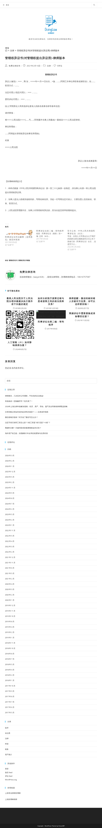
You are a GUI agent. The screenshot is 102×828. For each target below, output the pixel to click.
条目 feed (8, 772)
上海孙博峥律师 (11, 799)
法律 (49, 65)
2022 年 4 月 (9, 541)
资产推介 (8, 754)
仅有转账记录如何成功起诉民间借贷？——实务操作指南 (26, 412)
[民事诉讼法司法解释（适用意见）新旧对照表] (19, 233)
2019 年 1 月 (9, 637)
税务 (6, 749)
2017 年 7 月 (9, 702)
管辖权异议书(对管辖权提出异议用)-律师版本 (38, 50)
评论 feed (8, 776)
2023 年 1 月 (9, 525)
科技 (6, 744)
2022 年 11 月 (10, 530)
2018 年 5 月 (9, 664)
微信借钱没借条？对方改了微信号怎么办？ (21, 417)
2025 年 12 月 (10, 471)
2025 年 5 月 (9, 477)
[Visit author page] (10, 275)
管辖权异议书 (13, 260)
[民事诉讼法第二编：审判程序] (51, 236)
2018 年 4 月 (9, 670)
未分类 (7, 733)
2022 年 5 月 (9, 536)
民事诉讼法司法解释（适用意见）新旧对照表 (19, 238)
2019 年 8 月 (9, 621)
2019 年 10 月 (10, 616)
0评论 (59, 65)
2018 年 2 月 (9, 675)
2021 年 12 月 (10, 557)
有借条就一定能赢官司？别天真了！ (19, 401)
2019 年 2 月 (9, 632)
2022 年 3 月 (9, 546)
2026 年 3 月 (9, 455)
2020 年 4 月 (9, 584)
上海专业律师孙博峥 (13, 793)
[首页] (6, 50)
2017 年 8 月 (9, 696)
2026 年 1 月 (9, 466)
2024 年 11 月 (10, 487)
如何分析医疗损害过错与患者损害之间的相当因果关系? (51, 301)
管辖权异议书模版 (24, 260)
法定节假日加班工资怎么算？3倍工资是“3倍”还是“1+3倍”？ (27, 422)
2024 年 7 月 (9, 504)
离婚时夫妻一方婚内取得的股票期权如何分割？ (23, 428)
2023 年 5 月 (9, 514)
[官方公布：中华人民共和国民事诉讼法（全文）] (83, 240)
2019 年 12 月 (10, 605)
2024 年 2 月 (9, 509)
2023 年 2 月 (9, 520)
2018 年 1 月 (9, 680)
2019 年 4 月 (9, 627)
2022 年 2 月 (9, 552)
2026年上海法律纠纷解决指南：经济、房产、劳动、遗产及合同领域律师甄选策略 (36, 406)
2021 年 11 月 (10, 562)
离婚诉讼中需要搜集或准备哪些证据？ (82, 315)
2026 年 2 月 (9, 461)
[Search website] (94, 5)
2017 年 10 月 (10, 686)
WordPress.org (11, 779)
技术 (6, 728)
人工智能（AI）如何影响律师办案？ (20, 344)
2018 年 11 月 (10, 643)
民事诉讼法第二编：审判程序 (51, 323)
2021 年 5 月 (9, 573)
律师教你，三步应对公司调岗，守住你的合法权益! (24, 396)
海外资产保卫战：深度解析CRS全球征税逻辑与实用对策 (26, 433)
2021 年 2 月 (9, 578)
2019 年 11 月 (10, 611)
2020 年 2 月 (9, 595)
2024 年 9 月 (9, 493)
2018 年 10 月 (10, 648)
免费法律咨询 (14, 65)
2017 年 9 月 (9, 691)
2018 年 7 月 (9, 659)
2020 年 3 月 (9, 589)
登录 (6, 769)
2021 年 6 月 (9, 568)
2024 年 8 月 (9, 498)
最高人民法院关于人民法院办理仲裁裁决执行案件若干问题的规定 (20, 301)
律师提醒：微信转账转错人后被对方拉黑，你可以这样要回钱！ (82, 301)
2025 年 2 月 (9, 482)
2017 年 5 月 (9, 712)
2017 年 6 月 (9, 707)
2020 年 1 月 (9, 600)
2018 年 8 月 (9, 653)
